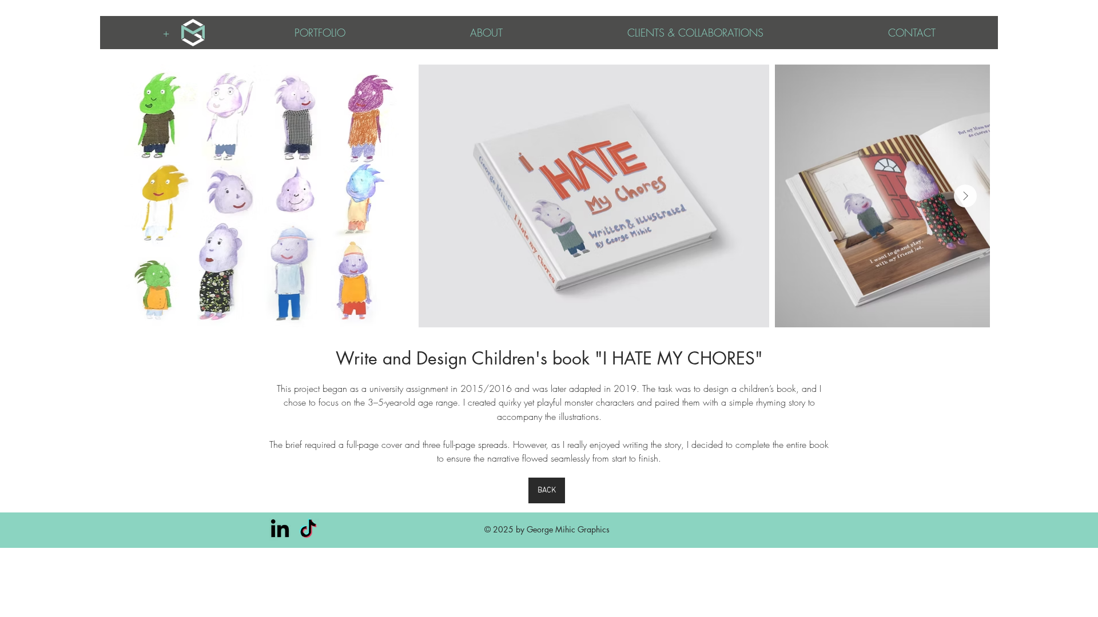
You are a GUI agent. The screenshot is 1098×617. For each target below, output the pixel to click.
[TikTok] (308, 530)
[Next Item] (965, 196)
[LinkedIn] (280, 530)
